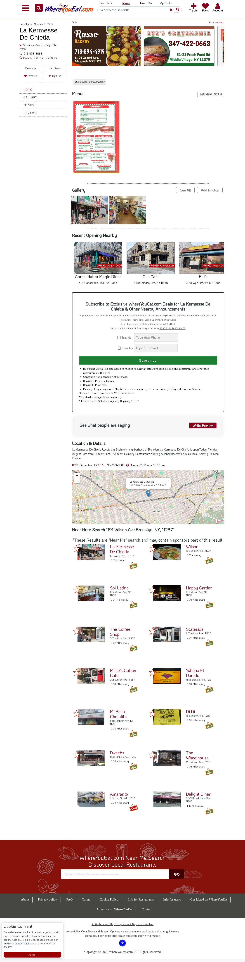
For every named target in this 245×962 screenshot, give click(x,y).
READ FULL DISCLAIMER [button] (172, 328)
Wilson (192, 546)
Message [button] (30, 68)
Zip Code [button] (165, 3)
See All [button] (185, 190)
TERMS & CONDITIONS (17, 943)
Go (177, 874)
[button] (39, 8)
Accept (32, 954)
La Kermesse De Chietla (122, 549)
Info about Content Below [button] (90, 81)
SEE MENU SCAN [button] (211, 94)
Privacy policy (47, 899)
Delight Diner (198, 794)
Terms (86, 899)
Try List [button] (56, 76)
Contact (147, 909)
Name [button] (126, 3)
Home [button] (27, 89)
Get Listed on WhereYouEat (208, 899)
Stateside (195, 629)
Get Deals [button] (55, 68)
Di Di (190, 711)
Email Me (127, 348)
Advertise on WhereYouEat (114, 909)
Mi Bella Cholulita (118, 714)
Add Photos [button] (210, 190)
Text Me (127, 337)
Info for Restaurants (141, 899)
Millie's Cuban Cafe (123, 672)
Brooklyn (26, 24)
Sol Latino (119, 588)
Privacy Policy (168, 389)
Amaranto (119, 794)
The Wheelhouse (197, 755)
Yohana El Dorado (195, 672)
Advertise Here (216, 22)
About (25, 899)
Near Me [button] (146, 3)
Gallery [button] (30, 97)
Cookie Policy (109, 899)
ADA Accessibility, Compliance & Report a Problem (123, 924)
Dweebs (117, 752)
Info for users (172, 899)
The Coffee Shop (120, 631)
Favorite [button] (32, 76)
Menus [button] (28, 105)
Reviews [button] (30, 113)
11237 (50, 24)
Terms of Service (191, 389)
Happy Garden (199, 588)
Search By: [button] (107, 3)
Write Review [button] (203, 425)
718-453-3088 (32, 53)
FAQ (69, 899)
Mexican (40, 24)
